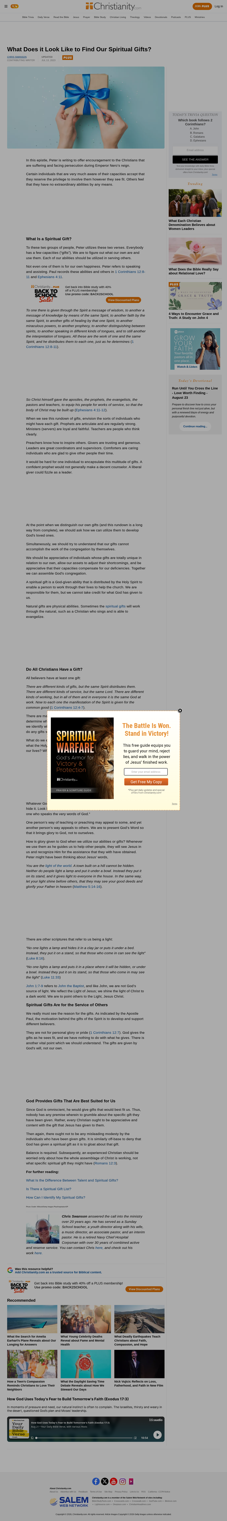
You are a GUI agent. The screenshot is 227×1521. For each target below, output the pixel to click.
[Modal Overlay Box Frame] (113, 760)
